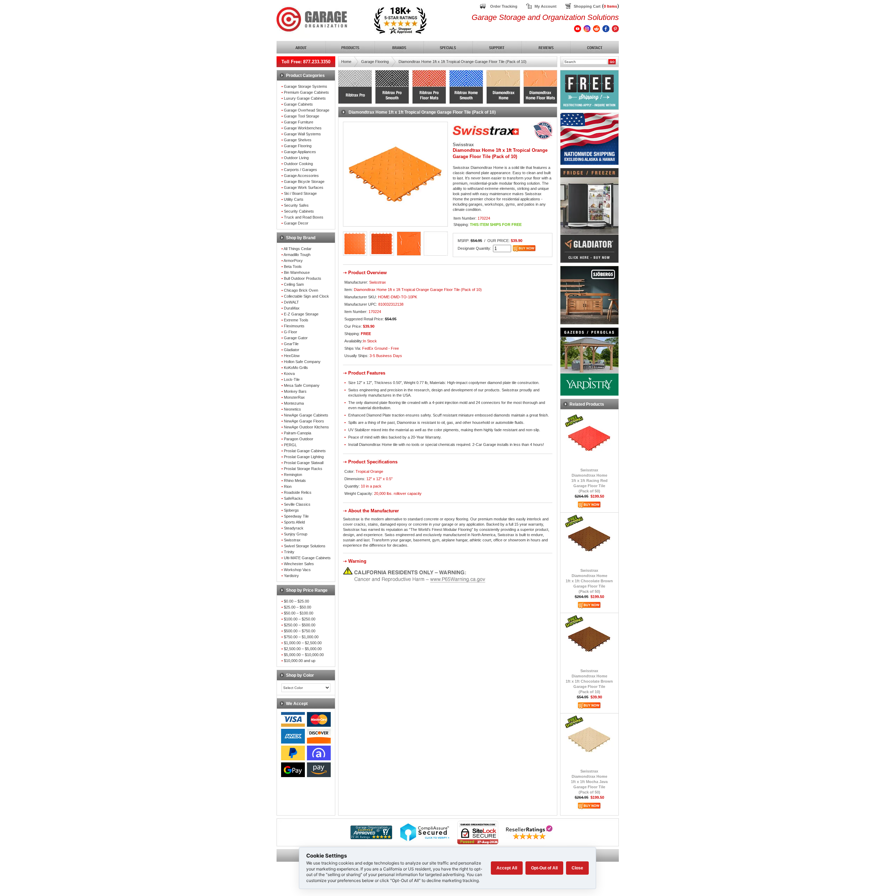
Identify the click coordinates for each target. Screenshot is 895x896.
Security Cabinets (299, 211)
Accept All (506, 868)
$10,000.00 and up (299, 661)
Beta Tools (293, 266)
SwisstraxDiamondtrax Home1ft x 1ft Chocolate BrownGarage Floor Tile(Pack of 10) (589, 681)
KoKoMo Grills (296, 367)
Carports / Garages (300, 170)
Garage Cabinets (298, 104)
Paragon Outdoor (298, 439)
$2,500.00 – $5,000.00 (303, 649)
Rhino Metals (295, 480)
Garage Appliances (300, 152)
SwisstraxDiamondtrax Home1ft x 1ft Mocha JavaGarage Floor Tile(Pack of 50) (589, 781)
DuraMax (292, 308)
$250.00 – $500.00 (299, 625)
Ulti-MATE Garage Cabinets (307, 558)
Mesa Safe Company (302, 385)
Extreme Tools (296, 320)
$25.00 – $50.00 (297, 607)
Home (346, 61)
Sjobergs (291, 510)
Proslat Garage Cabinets (305, 451)
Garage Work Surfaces (303, 187)
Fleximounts (294, 326)
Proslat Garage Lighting (304, 457)
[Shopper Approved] (371, 837)
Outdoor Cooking (298, 164)
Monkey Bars (295, 391)
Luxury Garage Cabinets (305, 98)
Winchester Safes (299, 564)
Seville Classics (297, 504)
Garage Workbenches (303, 128)
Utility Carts (293, 199)
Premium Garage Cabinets (306, 92)
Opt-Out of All (544, 868)
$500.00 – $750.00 (299, 631)
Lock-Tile (292, 379)
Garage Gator (296, 338)
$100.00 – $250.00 (299, 619)
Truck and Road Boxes (303, 217)
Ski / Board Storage (300, 193)
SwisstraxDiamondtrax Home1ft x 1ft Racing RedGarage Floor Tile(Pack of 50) (589, 480)
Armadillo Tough (297, 255)
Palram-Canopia (297, 433)
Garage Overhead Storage (306, 110)
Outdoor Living (296, 158)
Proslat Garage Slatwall (303, 463)
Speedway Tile (296, 516)
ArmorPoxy (293, 260)
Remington (293, 474)
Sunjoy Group (295, 534)
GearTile (291, 344)
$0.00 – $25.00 (296, 601)
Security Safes (296, 205)
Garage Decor (296, 223)
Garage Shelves (298, 140)
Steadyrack (293, 528)
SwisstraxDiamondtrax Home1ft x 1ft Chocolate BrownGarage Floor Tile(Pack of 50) (589, 580)
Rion (288, 486)
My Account (546, 6)
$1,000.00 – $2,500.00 (303, 643)
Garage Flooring (298, 146)
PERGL (290, 445)
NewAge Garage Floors (304, 421)
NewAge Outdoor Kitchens (306, 427)
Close (577, 868)
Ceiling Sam (294, 284)
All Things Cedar (298, 249)
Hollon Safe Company (302, 362)
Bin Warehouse (297, 272)
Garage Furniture (298, 122)
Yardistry (291, 576)
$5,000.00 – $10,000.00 (304, 655)
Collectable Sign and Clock (306, 296)
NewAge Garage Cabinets (306, 415)
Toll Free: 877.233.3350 (305, 61)
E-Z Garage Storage (301, 314)
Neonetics (292, 409)
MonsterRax (294, 397)
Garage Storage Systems (305, 86)
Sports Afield (294, 522)
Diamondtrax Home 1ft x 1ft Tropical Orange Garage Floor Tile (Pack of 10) (463, 61)
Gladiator (291, 350)
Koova (289, 373)
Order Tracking (503, 6)
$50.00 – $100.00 (298, 613)
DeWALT (291, 302)
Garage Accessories (301, 175)
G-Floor (290, 332)
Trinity (289, 552)
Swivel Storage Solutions (304, 546)
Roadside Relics (298, 492)
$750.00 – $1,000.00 (301, 637)
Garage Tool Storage (301, 116)
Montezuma (294, 403)
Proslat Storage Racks (303, 469)
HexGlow (292, 356)
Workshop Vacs (297, 570)
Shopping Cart (587, 6)
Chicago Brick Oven (301, 290)
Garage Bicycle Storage (304, 181)
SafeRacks (293, 498)
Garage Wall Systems (302, 134)
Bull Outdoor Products (302, 278)
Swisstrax (292, 540)
